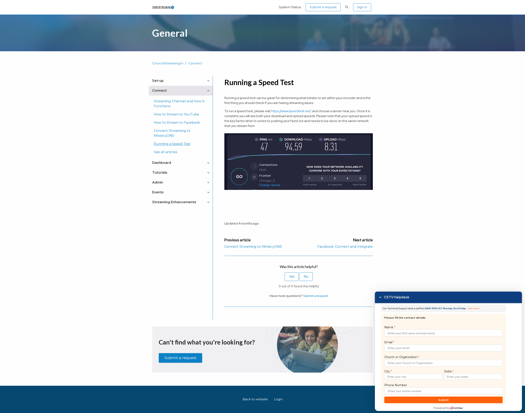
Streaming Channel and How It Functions (179, 103)
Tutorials (159, 173)
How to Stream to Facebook (177, 122)
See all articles (165, 152)
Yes (291, 276)
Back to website (255, 399)
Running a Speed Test (172, 144)
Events (158, 192)
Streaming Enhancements (174, 202)
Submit (443, 400)
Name (389, 327)
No (306, 276)
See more (473, 308)
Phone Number (395, 385)
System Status (290, 7)
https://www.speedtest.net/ (291, 111)
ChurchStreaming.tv (167, 63)
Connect (195, 63)
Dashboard (161, 163)
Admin (157, 182)
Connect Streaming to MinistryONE (253, 247)
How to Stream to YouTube (176, 114)
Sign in (362, 7)
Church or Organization (401, 357)
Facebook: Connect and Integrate (345, 247)
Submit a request (323, 7)
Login (278, 399)
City (388, 371)
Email (389, 342)
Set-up (158, 81)
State (449, 371)
